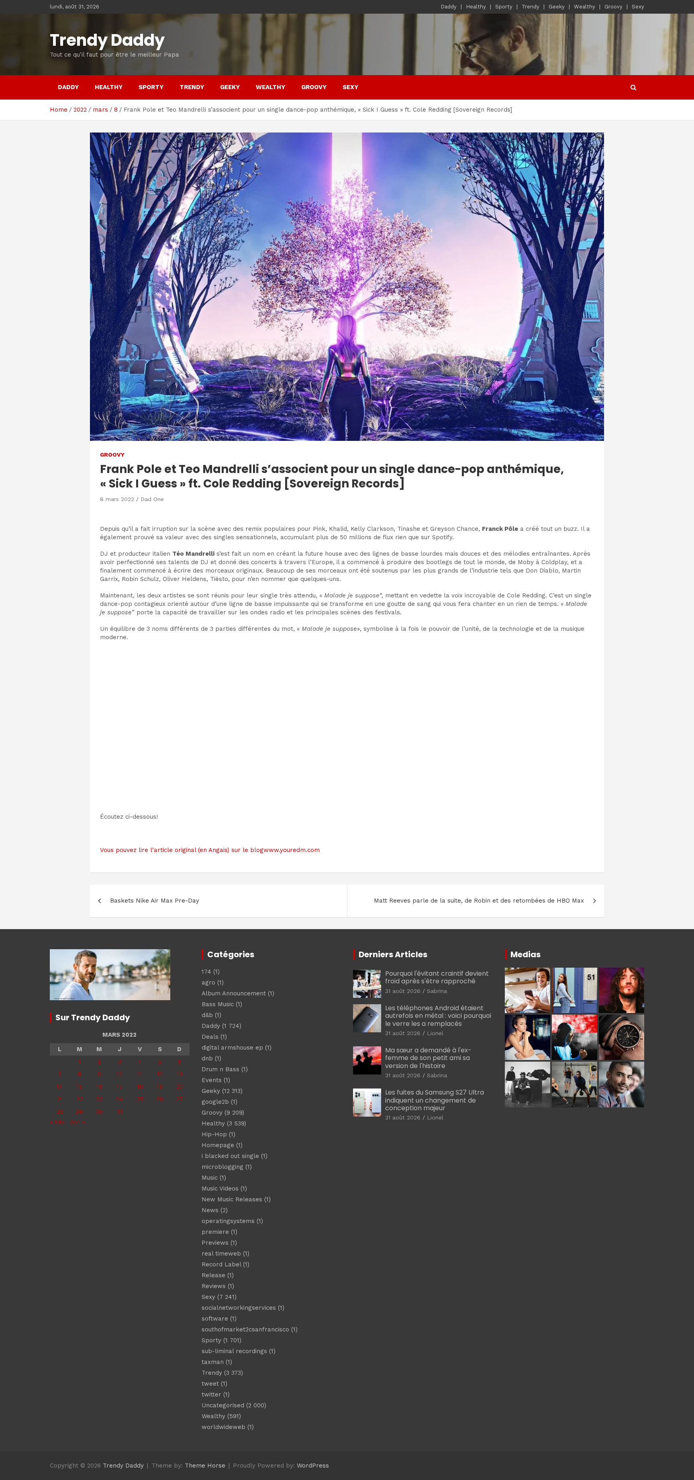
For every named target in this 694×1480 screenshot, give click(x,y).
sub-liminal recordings (234, 1351)
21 (60, 1099)
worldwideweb (223, 1427)
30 (99, 1111)
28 (59, 1111)
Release (213, 1275)
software (215, 1318)
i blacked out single (230, 1156)
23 (99, 1099)
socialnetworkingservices (239, 1307)
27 (179, 1099)
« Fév (57, 1121)
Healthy (476, 7)
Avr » (77, 1121)
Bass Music (218, 1004)
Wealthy (584, 7)
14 (60, 1086)
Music (210, 1177)
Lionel (435, 1033)
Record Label (221, 1264)
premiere (215, 1231)
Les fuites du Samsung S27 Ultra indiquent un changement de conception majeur (434, 1100)
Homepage (218, 1145)
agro (208, 982)
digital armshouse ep (232, 1047)
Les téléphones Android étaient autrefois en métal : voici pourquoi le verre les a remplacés (438, 1015)
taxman (213, 1362)
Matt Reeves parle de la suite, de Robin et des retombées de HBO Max (479, 900)
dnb (207, 1058)
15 (79, 1086)
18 (140, 1086)
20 (179, 1086)
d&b (207, 1015)
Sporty (503, 7)
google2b (215, 1101)
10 (119, 1074)
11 (139, 1074)
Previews (215, 1242)
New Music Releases (232, 1199)
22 (79, 1099)
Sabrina (437, 991)
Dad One (152, 499)
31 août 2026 (402, 991)
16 (99, 1086)
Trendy (530, 7)
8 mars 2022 (117, 499)
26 (159, 1099)
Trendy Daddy (107, 40)
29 (79, 1111)
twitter (211, 1394)
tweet (210, 1383)
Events (212, 1080)
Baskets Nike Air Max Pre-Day (154, 900)
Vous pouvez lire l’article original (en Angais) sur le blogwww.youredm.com (210, 850)
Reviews (214, 1286)
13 (179, 1074)
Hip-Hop (214, 1134)
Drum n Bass (220, 1069)
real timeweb (221, 1253)
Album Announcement (234, 993)
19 (160, 1086)
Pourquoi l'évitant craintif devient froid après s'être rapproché (437, 977)
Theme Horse (205, 1465)
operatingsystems (228, 1221)
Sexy (638, 7)
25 (140, 1099)
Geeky (557, 7)
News (210, 1210)
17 (119, 1086)
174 (206, 971)
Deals (210, 1036)
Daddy (449, 7)
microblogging (222, 1166)
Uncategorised (223, 1405)
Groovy (613, 7)
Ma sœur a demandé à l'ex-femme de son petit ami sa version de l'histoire (428, 1058)
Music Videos (220, 1188)
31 (119, 1111)
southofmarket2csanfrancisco (245, 1329)
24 (119, 1099)
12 (160, 1074)
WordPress (313, 1465)
